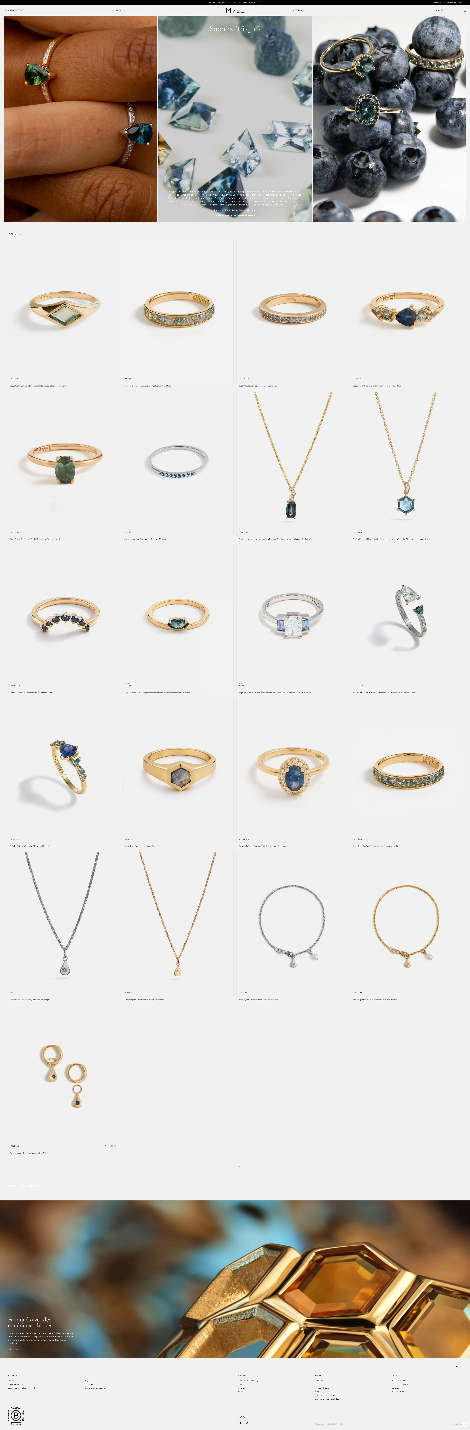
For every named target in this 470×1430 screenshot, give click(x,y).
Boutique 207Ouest (400, 1384)
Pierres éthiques (322, 1388)
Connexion (441, 10)
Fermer (466, 2)
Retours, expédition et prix (326, 1395)
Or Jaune (111, 1146)
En (454, 10)
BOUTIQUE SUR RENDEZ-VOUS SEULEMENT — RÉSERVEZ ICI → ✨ (235, 2)
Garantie (241, 1388)
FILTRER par (14, 234)
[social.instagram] (246, 1422)
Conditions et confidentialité (327, 1399)
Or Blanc (115, 1146)
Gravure (241, 1384)
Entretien (242, 1391)
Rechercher (459, 10)
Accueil (224, 27)
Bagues (88, 1380)
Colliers (11, 1380)
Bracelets (89, 1384)
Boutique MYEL (398, 1380)
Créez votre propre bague (249, 1380)
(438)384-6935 (398, 1391)
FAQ (317, 1391)
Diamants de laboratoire (95, 1388)
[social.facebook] (240, 1422)
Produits (232, 27)
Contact (395, 1388)
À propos (319, 1380)
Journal (318, 1384)
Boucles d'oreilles (15, 1384)
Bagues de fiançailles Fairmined (21, 1388)
